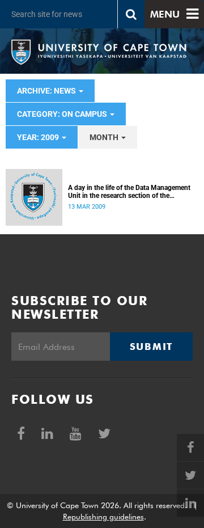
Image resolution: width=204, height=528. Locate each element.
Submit (151, 346)
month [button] (105, 137)
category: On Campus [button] (63, 114)
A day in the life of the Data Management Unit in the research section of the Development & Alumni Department (129, 192)
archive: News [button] (47, 90)
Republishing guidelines (103, 516)
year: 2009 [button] (39, 137)
